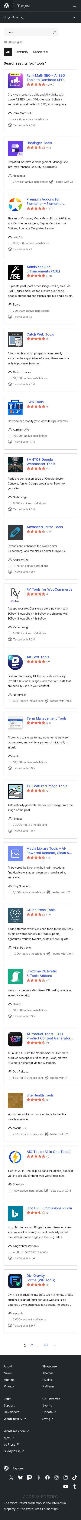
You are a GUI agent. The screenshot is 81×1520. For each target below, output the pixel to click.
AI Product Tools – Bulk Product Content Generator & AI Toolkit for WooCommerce (48, 1036)
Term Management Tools (47, 718)
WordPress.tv (15, 1419)
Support (9, 1405)
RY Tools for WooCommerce (50, 589)
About (8, 1366)
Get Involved (51, 1399)
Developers (11, 1412)
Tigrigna (18, 1468)
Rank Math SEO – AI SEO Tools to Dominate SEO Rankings (46, 77)
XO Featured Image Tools (47, 786)
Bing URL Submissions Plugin (49, 1208)
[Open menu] (75, 5)
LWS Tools (35, 402)
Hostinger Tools (39, 143)
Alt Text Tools (38, 657)
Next (54, 1345)
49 (46, 1345)
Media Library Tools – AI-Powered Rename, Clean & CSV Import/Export (48, 850)
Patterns (48, 1386)
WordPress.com (16, 1431)
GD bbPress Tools (41, 910)
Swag (48, 1419)
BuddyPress (14, 1451)
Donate (49, 1412)
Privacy (9, 1386)
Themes (47, 1373)
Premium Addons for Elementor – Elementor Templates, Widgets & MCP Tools (49, 201)
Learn (7, 1399)
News (8, 1373)
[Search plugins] (55, 32)
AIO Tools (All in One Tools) (49, 1152)
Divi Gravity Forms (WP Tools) (41, 1278)
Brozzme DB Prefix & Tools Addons (42, 973)
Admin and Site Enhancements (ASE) (43, 269)
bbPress (11, 1444)
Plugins (47, 1380)
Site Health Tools (40, 1095)
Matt (9, 1438)
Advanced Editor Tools (45, 527)
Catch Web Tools (40, 334)
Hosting (9, 1380)
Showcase (49, 1366)
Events (47, 1405)
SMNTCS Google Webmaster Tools (41, 462)
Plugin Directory (14, 17)
